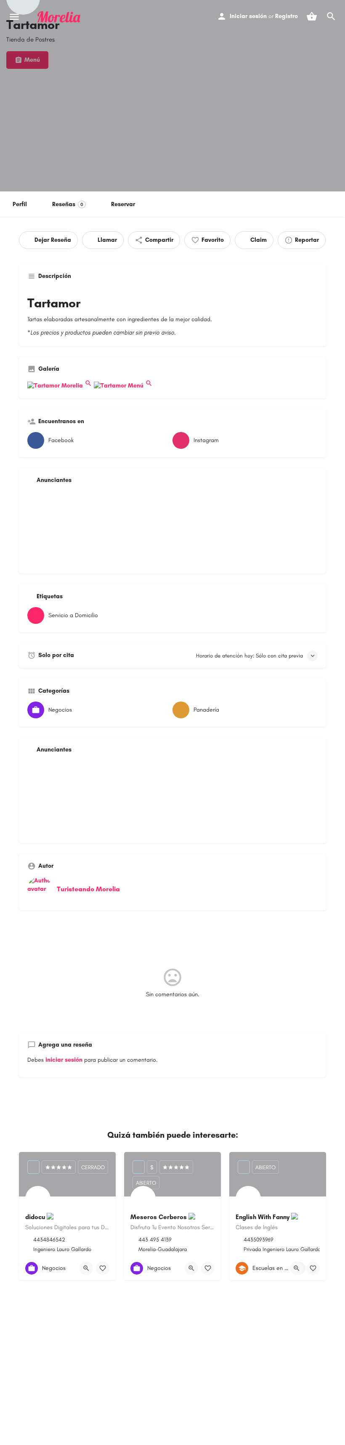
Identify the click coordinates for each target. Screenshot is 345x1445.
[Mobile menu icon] (14, 16)
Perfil (20, 204)
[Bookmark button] (102, 1268)
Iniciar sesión (248, 16)
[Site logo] (60, 16)
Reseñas (67, 204)
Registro (286, 16)
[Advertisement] (172, 528)
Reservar (123, 204)
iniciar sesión (63, 1059)
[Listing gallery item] (60, 385)
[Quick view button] (86, 1268)
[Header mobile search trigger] (331, 16)
